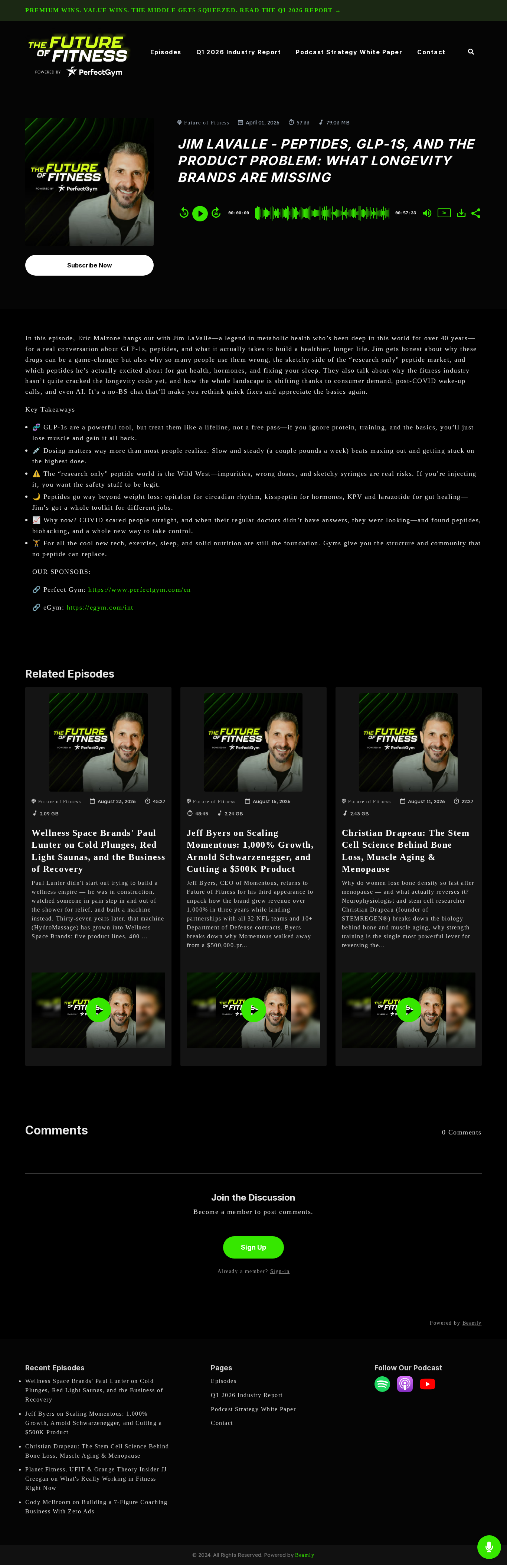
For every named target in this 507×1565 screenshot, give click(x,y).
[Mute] (427, 213)
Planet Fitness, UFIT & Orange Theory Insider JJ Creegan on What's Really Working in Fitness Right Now (96, 1478)
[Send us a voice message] (489, 1547)
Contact (431, 52)
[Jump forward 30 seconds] (216, 212)
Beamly (304, 1555)
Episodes (165, 52)
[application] (98, 1010)
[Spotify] (382, 1390)
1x (444, 213)
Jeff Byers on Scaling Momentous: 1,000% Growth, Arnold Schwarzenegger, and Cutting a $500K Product (93, 1422)
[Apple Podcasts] (405, 1390)
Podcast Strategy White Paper (349, 52)
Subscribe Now (89, 265)
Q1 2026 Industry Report (238, 52)
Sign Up (253, 1247)
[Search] (467, 52)
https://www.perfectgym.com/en (139, 589)
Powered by (456, 1323)
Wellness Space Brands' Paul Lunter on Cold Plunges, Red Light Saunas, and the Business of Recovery (94, 1390)
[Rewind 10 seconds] (184, 212)
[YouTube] (427, 1390)
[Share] (475, 212)
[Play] (200, 213)
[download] (461, 212)
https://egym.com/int (100, 607)
